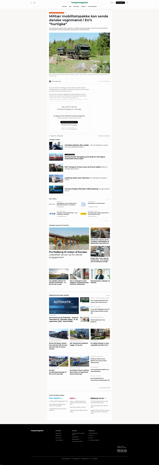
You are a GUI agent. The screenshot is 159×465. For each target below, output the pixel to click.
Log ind (75, 125)
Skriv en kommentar (105, 135)
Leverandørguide (92, 6)
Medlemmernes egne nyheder (59, 295)
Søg (34, 2)
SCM (70, 6)
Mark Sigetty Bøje (57, 81)
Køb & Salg (76, 6)
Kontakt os (91, 435)
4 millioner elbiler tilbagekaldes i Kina (58, 401)
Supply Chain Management (57, 12)
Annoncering (58, 437)
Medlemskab (58, 435)
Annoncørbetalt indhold (77, 441)
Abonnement (58, 433)
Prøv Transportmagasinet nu (69, 122)
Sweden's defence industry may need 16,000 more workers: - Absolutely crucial (100, 412)
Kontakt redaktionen (93, 433)
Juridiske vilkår (75, 436)
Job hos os (91, 437)
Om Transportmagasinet (94, 440)
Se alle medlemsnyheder (104, 387)
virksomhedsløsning (73, 129)
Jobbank (83, 6)
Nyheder (64, 6)
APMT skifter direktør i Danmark (78, 407)
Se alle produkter (59, 440)
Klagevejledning (75, 439)
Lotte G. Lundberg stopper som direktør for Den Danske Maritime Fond (78, 403)
